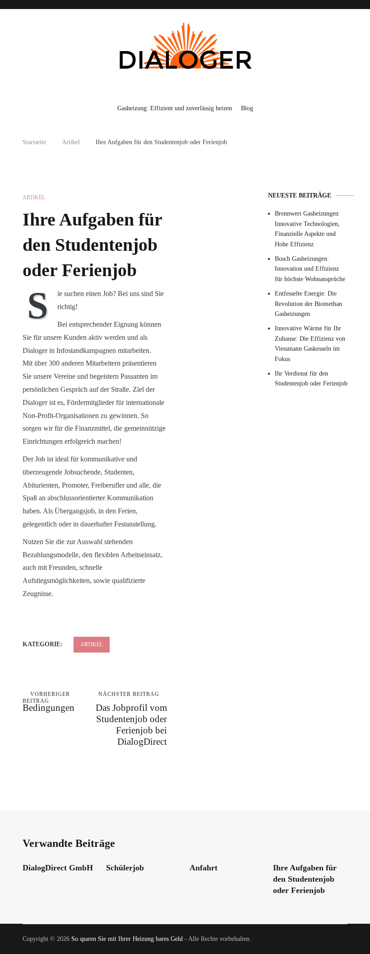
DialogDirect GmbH (58, 867)
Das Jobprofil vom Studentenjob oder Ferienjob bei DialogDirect (131, 719)
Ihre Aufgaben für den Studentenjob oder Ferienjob (305, 879)
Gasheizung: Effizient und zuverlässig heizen (174, 108)
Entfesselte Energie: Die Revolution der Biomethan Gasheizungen (308, 303)
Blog (247, 108)
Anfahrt (203, 867)
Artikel (34, 197)
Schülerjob (125, 867)
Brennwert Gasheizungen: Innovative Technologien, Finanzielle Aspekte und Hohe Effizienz (307, 228)
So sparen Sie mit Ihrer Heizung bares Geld (127, 938)
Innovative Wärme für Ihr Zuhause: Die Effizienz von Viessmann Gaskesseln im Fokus (310, 343)
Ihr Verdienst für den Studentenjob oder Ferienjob (311, 378)
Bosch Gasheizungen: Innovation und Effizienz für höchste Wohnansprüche (310, 268)
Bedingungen (48, 702)
